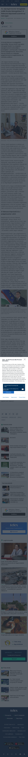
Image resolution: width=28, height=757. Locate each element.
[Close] (25, 359)
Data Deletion (6, 397)
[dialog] (14, 378)
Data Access (14, 397)
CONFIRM (8, 392)
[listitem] (13, 386)
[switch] (23, 389)
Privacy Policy (22, 397)
